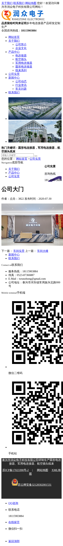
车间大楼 (42, 250)
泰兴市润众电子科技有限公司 (20, 459)
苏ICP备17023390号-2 (15, 470)
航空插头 (21, 59)
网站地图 (30, 3)
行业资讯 (21, 85)
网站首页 (14, 37)
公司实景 (14, 73)
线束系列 (21, 70)
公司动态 (21, 81)
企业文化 (21, 48)
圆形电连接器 (23, 66)
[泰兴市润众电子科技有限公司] (23, 19)
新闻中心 (14, 77)
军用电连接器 (23, 62)
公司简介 (21, 44)
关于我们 (7, 3)
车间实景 (18, 250)
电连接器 (21, 55)
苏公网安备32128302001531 (34, 484)
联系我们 (18, 3)
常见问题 (21, 88)
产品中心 (14, 51)
